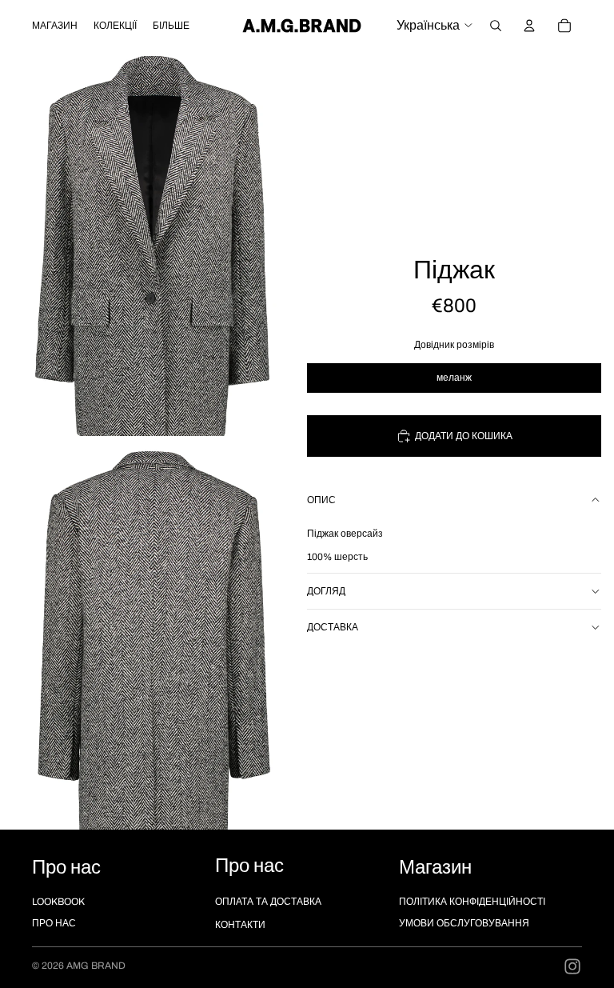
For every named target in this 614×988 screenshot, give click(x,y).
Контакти (240, 924)
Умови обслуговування (464, 923)
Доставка (332, 627)
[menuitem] (171, 25)
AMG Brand (96, 965)
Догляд (326, 591)
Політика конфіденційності (472, 901)
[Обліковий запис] (529, 25)
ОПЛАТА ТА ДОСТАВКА (268, 901)
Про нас (54, 923)
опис (321, 500)
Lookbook (58, 901)
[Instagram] (572, 966)
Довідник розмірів (454, 344)
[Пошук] (495, 25)
